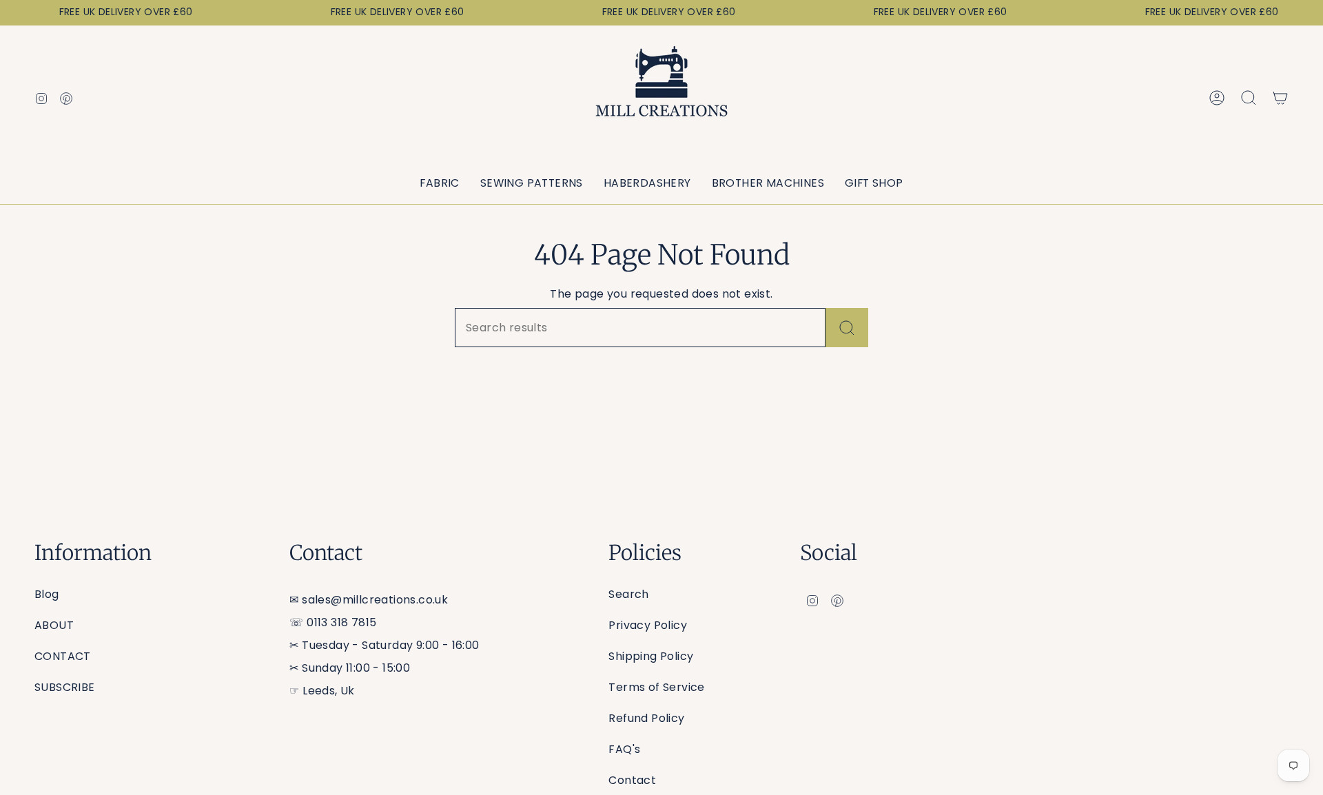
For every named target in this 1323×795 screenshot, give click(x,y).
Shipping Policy (650, 656)
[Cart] (1280, 98)
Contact (632, 780)
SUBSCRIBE (64, 687)
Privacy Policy (647, 625)
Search (628, 594)
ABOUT (54, 625)
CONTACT (62, 656)
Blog (46, 594)
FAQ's (624, 749)
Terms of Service (656, 687)
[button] (439, 183)
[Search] (846, 327)
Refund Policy (646, 718)
